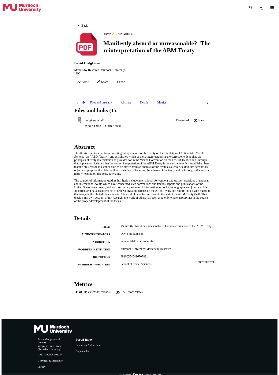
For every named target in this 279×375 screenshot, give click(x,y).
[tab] (101, 102)
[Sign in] (261, 7)
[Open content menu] (272, 7)
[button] (182, 120)
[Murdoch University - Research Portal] (22, 7)
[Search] (251, 7)
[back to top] (83, 102)
